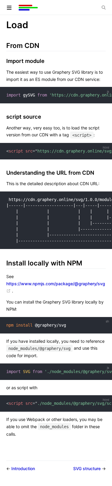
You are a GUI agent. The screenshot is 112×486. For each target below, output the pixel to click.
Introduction (23, 468)
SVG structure (87, 468)
